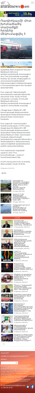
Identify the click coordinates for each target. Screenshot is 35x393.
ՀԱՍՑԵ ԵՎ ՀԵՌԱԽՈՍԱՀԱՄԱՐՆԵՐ (15, 356)
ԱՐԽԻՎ (4, 359)
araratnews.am (20, 373)
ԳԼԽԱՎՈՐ (5, 353)
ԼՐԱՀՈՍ (17, 218)
